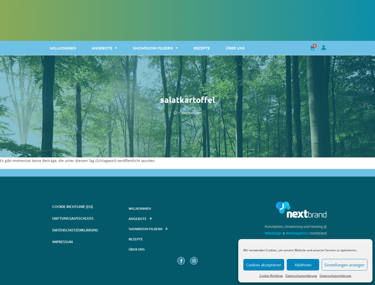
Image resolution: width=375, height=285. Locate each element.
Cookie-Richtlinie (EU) (72, 206)
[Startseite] (175, 112)
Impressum (62, 241)
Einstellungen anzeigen (344, 264)
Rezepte (202, 48)
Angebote (102, 48)
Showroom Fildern (153, 48)
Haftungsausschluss (73, 218)
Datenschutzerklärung (301, 276)
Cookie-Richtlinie (271, 276)
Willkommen (63, 48)
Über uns (235, 48)
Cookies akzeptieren (263, 264)
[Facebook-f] (181, 261)
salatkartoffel (192, 112)
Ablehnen (303, 264)
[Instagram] (194, 261)
